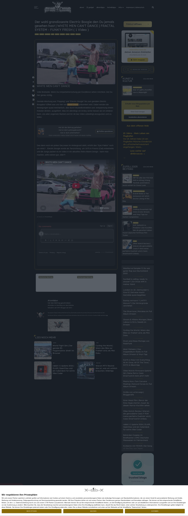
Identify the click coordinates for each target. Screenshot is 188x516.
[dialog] (94, 500)
